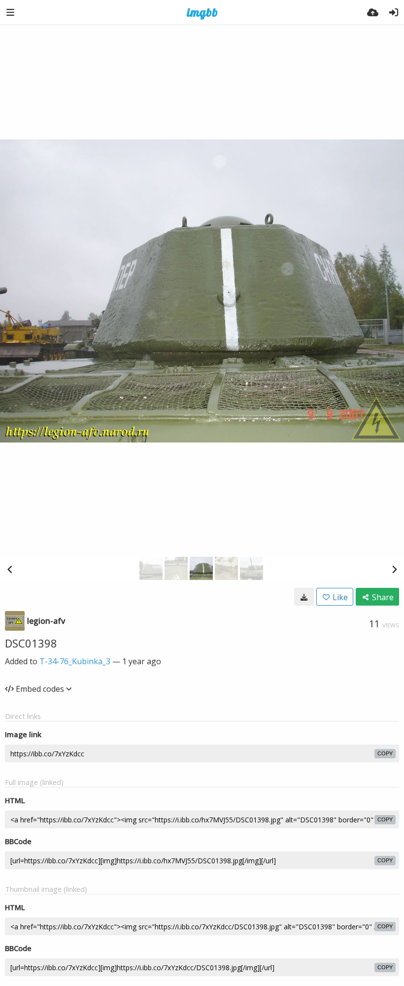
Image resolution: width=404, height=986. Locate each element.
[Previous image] (10, 569)
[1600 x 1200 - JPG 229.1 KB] (304, 597)
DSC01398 (31, 643)
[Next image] (394, 569)
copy (385, 753)
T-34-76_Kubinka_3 (74, 661)
